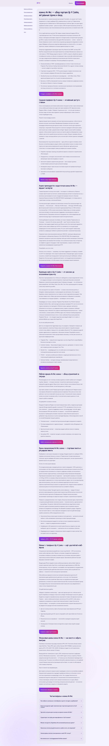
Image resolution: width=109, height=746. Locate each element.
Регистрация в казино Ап (29, 12)
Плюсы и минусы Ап (29, 28)
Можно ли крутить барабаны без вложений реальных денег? (58, 722)
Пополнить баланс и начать (49, 689)
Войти (71, 3)
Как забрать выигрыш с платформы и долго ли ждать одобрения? (59, 700)
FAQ (25, 32)
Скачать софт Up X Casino (48, 632)
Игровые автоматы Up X (29, 15)
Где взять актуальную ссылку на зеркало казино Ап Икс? (56, 712)
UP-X (38, 3)
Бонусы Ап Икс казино (29, 9)
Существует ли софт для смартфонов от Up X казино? (56, 717)
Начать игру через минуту (48, 179)
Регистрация (80, 3)
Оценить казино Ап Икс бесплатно (51, 266)
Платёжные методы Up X (29, 19)
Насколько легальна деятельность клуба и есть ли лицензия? (58, 728)
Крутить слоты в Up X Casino (49, 368)
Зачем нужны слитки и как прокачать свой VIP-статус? (56, 733)
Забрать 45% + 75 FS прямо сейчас (51, 539)
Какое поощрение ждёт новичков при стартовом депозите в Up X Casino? (59, 706)
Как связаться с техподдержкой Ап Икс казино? (54, 738)
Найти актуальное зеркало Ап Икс (51, 442)
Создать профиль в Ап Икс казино (51, 94)
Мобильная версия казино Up (29, 25)
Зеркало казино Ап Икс (29, 22)
